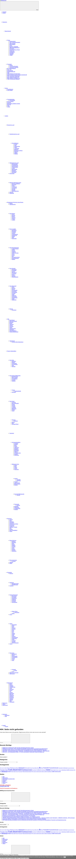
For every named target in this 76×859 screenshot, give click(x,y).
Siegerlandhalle (17, 391)
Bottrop (11, 203)
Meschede (16, 450)
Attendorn (14, 361)
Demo (11, 45)
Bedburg (13, 541)
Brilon (15, 445)
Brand (11, 767)
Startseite (4, 11)
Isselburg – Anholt (13, 527)
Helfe (13, 635)
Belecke (16, 420)
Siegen (13, 390)
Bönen (13, 655)
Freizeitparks (12, 100)
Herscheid (16, 469)
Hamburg (11, 686)
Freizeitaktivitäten (11, 99)
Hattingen (14, 599)
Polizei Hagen (13, 771)
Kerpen (13, 548)
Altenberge (14, 269)
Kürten (13, 185)
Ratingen (16, 151)
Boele (13, 625)
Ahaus (13, 214)
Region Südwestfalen (11, 351)
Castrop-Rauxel (15, 248)
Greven (13, 271)
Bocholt (13, 215)
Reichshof (14, 172)
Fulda (11, 688)
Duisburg (11, 585)
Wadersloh (14, 299)
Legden (13, 219)
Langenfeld (16, 148)
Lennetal (14, 640)
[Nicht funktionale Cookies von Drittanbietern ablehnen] (29, 858)
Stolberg (11, 562)
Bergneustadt (15, 163)
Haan (15, 145)
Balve (15, 466)
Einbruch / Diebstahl (14, 46)
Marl (13, 256)
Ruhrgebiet (9, 572)
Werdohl (16, 509)
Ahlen (13, 287)
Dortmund (12, 582)
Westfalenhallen (15, 583)
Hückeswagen (15, 167)
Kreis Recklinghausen (14, 247)
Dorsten (13, 250)
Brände (11, 65)
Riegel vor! (12, 50)
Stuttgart (11, 699)
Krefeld (11, 529)
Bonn (11, 520)
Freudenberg (14, 378)
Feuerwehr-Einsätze (14, 66)
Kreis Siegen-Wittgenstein (15, 375)
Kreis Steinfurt (12, 268)
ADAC (6, 829)
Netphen (13, 380)
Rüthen (13, 409)
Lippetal (13, 406)
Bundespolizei (13, 41)
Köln (10, 528)
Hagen (11, 623)
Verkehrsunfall (58, 771)
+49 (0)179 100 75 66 (4, 786)
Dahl (13, 626)
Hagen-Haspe (53, 769)
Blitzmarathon (12, 44)
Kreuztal (13, 379)
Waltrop (13, 259)
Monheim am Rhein (18, 150)
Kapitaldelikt (12, 51)
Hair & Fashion (10, 101)
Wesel (11, 563)
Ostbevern (14, 295)
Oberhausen (12, 673)
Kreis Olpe (12, 360)
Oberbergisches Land (14, 162)
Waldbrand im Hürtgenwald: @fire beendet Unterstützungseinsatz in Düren (18, 747)
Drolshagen (14, 363)
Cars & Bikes (10, 90)
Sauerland (12, 433)
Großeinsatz (43, 769)
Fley (13, 632)
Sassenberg (14, 296)
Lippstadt (14, 407)
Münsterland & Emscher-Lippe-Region (15, 202)
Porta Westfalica (13, 330)
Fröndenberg (14, 657)
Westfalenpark (15, 584)
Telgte (13, 298)
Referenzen (4, 703)
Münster (11, 308)
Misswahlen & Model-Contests (13, 103)
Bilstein (13, 362)
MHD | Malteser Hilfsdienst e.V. (13, 78)
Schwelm (14, 601)
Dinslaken (12, 521)
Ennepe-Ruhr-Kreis (14, 594)
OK (64, 857)
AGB (6, 716)
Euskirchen (12, 526)
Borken (13, 216)
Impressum (4, 714)
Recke (13, 274)
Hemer (15, 468)
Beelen (13, 289)
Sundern (16, 454)
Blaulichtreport (8, 31)
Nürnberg (11, 696)
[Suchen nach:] (5, 742)
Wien (11, 700)
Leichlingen (14, 186)
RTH (32, 771)
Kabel (13, 639)
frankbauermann (27, 770)
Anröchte (14, 402)
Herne (13, 254)
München (11, 694)
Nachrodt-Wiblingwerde (19, 494)
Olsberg (16, 451)
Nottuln (13, 236)
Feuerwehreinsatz (53, 767)
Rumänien (12, 697)
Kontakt (4, 725)
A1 (4, 829)
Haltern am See (15, 252)
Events (6, 88)
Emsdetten (14, 270)
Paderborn (12, 329)
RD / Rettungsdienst (11, 68)
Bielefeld (11, 322)
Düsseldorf (12, 522)
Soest (13, 410)
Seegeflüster (49, 771)
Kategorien (4, 22)
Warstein (14, 419)
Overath (13, 188)
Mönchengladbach (13, 530)
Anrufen (4, 12)
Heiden (13, 218)
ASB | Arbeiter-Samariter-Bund (13, 73)
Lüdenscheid (17, 482)
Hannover (12, 689)
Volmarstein (16, 612)
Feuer (42, 767)
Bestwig (16, 444)
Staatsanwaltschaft (11, 71)
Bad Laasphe (15, 377)
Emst (13, 631)
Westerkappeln (15, 276)
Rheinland (9, 518)
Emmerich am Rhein (14, 523)
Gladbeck (14, 251)
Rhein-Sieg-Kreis (13, 560)
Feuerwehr (9, 64)
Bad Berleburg (15, 376)
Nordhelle (16, 506)
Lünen (13, 659)
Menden (16, 484)
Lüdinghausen (15, 234)
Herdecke (14, 600)
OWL (8, 319)
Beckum (13, 288)
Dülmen (13, 233)
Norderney (12, 695)
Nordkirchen (14, 235)
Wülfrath (16, 153)
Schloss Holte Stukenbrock (17, 341)
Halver (15, 467)
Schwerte (14, 669)
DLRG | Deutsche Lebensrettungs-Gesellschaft (17, 74)
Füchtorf (13, 293)
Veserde (18, 495)
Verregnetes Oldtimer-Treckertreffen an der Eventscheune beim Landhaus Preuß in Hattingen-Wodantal (24, 818)
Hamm (11, 643)
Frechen (13, 546)
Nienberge (14, 309)
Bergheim (14, 542)
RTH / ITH (9, 69)
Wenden (13, 366)
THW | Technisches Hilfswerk (13, 79)
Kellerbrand (72, 831)
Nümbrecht (14, 171)
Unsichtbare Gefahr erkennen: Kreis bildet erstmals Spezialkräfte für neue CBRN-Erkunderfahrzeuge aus (24, 749)
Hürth (13, 547)
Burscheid (14, 184)
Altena (15, 465)
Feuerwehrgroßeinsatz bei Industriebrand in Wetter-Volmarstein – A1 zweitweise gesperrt (21, 816)
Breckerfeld (14, 595)
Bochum (11, 573)
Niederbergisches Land (14, 134)
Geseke (13, 405)
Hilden (15, 147)
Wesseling (14, 551)
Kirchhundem (15, 364)
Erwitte (13, 404)
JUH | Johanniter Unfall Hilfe (13, 76)
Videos (3, 704)
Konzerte (9, 102)
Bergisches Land (10, 124)
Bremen (11, 684)
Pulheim (13, 550)
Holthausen (14, 638)
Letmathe (19, 479)
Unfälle (11, 55)
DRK (25, 829)
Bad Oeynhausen (13, 321)
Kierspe (16, 481)
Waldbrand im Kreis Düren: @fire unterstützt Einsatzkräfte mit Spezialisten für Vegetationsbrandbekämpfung (25, 748)
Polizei (8, 40)
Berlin (11, 683)
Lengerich (14, 273)
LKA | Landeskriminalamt (15, 42)
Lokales (6, 115)
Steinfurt (13, 275)
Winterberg (16, 455)
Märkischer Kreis (15, 464)
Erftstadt (13, 545)
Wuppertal (12, 193)
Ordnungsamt (10, 70)
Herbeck (13, 636)
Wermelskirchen (15, 191)
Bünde (11, 323)
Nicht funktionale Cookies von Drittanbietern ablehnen (9, 858)
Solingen (11, 192)
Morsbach (14, 170)
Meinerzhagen (17, 483)
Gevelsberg (14, 598)
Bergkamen (14, 654)
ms (0, 771)
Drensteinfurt (14, 290)
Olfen (13, 237)
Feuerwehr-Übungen (14, 67)
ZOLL (8, 72)
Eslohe (15, 446)
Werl (13, 423)
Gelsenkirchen (13, 204)
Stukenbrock (12, 340)
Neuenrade (16, 504)
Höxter (11, 327)
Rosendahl (14, 238)
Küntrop (18, 505)
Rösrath (13, 190)
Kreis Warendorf (13, 286)
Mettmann (16, 149)
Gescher (13, 217)
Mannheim (12, 693)
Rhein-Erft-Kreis (13, 540)
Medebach (16, 449)
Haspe (13, 634)
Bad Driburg (12, 320)
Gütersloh (12, 324)
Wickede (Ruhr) (15, 424)
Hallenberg (16, 447)
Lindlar (13, 168)
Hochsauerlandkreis (16, 442)
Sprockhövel (14, 602)
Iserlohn (16, 478)
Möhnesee (14, 408)
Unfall (53, 771)
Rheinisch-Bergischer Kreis (15, 182)
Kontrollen (12, 52)
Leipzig (11, 692)
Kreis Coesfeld (13, 229)
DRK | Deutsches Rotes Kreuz (13, 75)
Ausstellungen (10, 89)
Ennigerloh (14, 291)
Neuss (11, 531)
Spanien (11, 698)
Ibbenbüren (14, 272)
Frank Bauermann (15, 770)
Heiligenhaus (17, 146)
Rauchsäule (20, 771)
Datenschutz (5, 705)
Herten (13, 255)
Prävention (12, 48)
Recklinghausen (15, 258)
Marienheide (14, 169)
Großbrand (39, 769)
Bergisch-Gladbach (16, 183)
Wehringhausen (15, 642)
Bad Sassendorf (15, 403)
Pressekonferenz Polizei (15, 49)
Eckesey (13, 628)
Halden (13, 633)
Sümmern (19, 480)
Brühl (13, 543)
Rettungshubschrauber (27, 771)
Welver (13, 422)
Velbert (15, 152)
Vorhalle (13, 641)
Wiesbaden (12, 701)
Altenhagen (14, 624)
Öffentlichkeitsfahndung (14, 47)
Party (8, 105)
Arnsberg (16, 443)
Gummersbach (15, 166)
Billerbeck (14, 231)
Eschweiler (12, 524)
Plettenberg (16, 507)
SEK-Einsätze (12, 43)
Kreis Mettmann (15, 143)
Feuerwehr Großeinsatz (63, 767)
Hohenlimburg (15, 637)
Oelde (13, 294)
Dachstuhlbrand (15, 829)
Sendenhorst (14, 297)
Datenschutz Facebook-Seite (8, 778)
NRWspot (4, 771)
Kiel (10, 691)
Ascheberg (14, 230)
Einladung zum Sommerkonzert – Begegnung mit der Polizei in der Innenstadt (18, 815)
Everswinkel (14, 292)
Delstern (13, 627)
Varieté (8, 106)
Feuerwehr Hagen (4, 769)
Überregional (10, 682)
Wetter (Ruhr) (15, 611)
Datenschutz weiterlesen (24, 858)
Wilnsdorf (14, 392)
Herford (11, 325)
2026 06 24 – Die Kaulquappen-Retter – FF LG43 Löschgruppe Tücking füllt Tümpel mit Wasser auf (23, 751)
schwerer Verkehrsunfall (37, 771)
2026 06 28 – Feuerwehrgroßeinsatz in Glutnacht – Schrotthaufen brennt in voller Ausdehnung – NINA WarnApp (25, 750)
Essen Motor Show (35, 829)
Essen (11, 614)
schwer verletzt (44, 771)
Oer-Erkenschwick (16, 257)
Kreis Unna (12, 652)
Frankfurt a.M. (12, 687)
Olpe (13, 365)
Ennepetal (14, 596)
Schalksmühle (17, 508)
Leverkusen (14, 187)
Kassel (11, 690)
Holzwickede (14, 656)
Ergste (15, 670)
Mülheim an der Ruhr (14, 672)
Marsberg (16, 448)
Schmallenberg (17, 452)
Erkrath (15, 144)
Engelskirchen (15, 165)
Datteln (13, 249)
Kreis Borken (12, 213)
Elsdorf (13, 544)
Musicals (9, 104)
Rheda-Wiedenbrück (14, 331)
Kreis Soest (12, 401)
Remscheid (12, 173)
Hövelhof (11, 326)
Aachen (11, 519)
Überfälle (11, 54)
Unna (13, 671)
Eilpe (13, 630)
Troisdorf (14, 561)
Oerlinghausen (13, 328)
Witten (13, 613)
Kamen (13, 658)
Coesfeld (14, 232)
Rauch (17, 771)
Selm (13, 660)
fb (40, 768)
